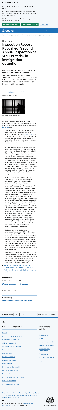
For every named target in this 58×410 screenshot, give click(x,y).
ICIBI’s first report (28, 134)
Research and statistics (46, 345)
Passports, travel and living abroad (13, 377)
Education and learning (9, 360)
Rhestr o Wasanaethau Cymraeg (27, 395)
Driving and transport (8, 357)
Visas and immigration (9, 381)
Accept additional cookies (11, 25)
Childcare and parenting (9, 343)
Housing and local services (10, 370)
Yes (18, 314)
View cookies (44, 24)
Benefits (4, 333)
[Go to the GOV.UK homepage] (8, 30)
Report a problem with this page (46, 314)
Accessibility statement (26, 393)
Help (3, 393)
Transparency (43, 354)
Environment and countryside (11, 367)
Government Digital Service (10, 397)
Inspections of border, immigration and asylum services (39, 35)
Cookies (15, 393)
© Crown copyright (50, 405)
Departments (43, 335)
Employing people (7, 363)
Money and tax (6, 374)
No (24, 314)
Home (3, 35)
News (41, 338)
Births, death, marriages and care (12, 336)
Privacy (9, 393)
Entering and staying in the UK (15, 35)
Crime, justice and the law (10, 350)
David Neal (5, 127)
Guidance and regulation (47, 342)
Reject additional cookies (30, 25)
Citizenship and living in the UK (11, 346)
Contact (37, 393)
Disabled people (7, 353)
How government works (46, 357)
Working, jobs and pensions (10, 384)
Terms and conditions (8, 395)
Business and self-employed (10, 340)
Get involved (43, 361)
